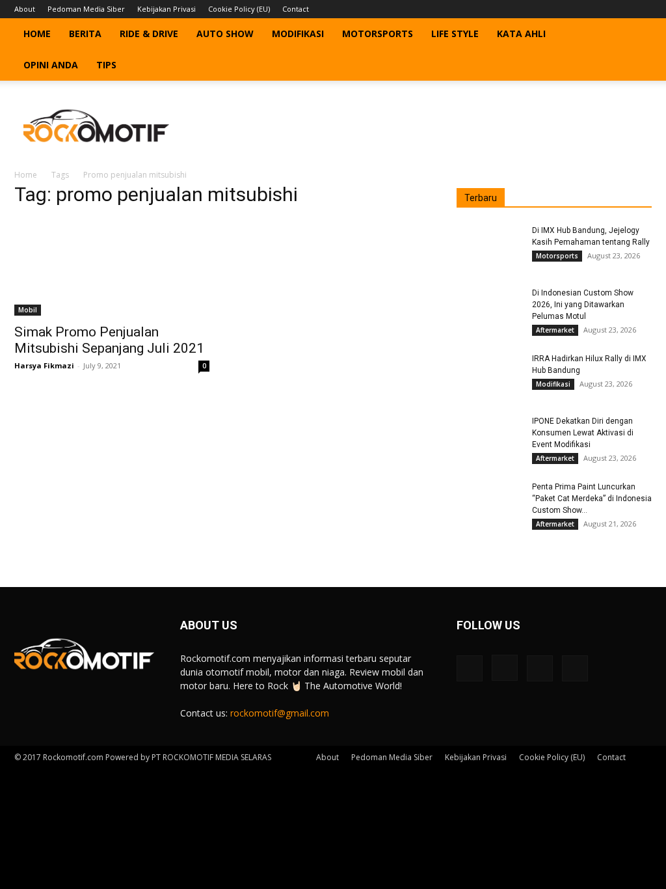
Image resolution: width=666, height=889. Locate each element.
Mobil (27, 309)
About (24, 9)
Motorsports (377, 33)
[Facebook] (577, 9)
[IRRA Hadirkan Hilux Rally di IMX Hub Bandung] (489, 375)
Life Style (455, 33)
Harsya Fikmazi (44, 365)
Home (37, 33)
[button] (636, 35)
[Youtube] (642, 9)
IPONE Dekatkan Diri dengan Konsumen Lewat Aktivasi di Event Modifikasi (582, 433)
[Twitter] (620, 9)
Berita (85, 33)
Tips (106, 65)
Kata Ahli (521, 33)
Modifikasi (298, 33)
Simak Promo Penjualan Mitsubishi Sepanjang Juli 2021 (109, 340)
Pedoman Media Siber (86, 9)
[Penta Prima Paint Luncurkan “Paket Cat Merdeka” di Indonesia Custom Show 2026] (489, 504)
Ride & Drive (149, 33)
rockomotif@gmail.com (279, 713)
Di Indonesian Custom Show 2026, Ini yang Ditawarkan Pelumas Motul (582, 304)
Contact (295, 9)
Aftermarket (555, 330)
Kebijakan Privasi (166, 9)
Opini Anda (50, 65)
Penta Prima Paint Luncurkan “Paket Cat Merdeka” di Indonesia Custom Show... (592, 498)
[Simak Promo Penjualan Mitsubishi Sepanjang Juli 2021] (111, 267)
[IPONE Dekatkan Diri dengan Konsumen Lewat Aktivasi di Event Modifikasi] (489, 438)
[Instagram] (599, 9)
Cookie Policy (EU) (239, 9)
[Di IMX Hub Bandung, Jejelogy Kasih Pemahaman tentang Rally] (489, 247)
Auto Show (225, 33)
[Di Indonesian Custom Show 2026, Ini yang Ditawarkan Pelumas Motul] (489, 310)
